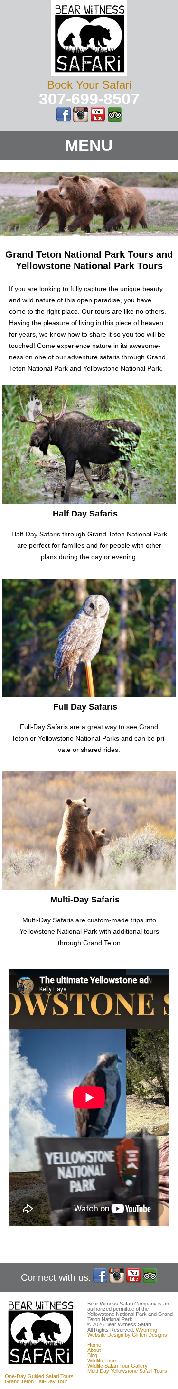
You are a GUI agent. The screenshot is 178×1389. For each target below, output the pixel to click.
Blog (92, 1355)
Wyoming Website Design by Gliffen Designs (127, 1332)
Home (94, 1345)
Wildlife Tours (102, 1360)
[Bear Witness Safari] (89, 73)
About (94, 1350)
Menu (89, 145)
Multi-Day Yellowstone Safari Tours (127, 1371)
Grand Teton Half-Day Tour (36, 1381)
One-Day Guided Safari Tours (39, 1376)
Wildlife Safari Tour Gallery (117, 1366)
